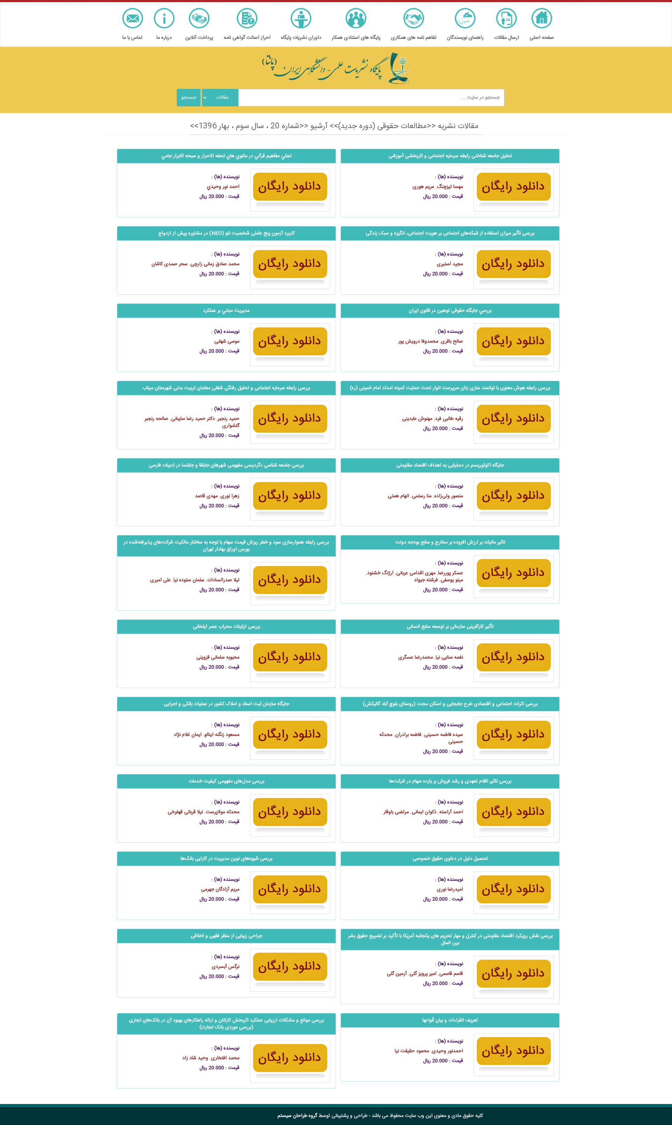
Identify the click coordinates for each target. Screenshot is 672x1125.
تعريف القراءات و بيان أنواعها (450, 1020)
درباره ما (164, 38)
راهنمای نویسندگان (465, 38)
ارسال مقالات (506, 38)
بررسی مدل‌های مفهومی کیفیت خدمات (226, 781)
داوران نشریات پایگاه (301, 38)
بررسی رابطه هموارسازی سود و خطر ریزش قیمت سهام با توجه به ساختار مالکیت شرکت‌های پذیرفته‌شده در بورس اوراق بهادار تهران (226, 546)
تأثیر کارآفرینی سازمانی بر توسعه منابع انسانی (450, 627)
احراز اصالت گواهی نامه (247, 38)
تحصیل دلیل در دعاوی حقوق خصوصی (450, 859)
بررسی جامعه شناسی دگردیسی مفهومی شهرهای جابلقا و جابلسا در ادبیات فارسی (226, 465)
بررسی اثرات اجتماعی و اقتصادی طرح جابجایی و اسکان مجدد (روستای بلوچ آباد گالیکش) (450, 704)
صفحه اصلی (542, 38)
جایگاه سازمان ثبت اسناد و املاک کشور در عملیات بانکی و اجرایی (226, 704)
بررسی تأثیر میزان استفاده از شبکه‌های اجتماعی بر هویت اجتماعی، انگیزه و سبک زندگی (450, 233)
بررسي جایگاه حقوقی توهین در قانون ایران (450, 311)
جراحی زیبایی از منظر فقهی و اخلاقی (226, 936)
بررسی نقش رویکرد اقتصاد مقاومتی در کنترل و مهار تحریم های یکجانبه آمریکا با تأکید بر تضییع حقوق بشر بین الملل (450, 939)
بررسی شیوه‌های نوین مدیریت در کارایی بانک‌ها (226, 859)
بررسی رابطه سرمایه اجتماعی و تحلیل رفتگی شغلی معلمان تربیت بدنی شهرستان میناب (226, 388)
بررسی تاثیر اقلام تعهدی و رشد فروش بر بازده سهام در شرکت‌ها (450, 781)
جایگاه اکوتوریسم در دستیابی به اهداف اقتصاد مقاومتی (450, 465)
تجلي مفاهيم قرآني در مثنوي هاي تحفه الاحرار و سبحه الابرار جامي (226, 156)
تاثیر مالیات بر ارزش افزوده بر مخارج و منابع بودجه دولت (450, 542)
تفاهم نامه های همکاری (413, 38)
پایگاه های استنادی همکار (356, 38)
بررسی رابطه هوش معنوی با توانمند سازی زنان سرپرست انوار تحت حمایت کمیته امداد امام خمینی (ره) (450, 388)
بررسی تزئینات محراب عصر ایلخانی (226, 627)
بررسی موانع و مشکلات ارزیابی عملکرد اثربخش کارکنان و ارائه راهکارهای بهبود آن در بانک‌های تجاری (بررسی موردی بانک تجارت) (226, 1024)
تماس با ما (132, 38)
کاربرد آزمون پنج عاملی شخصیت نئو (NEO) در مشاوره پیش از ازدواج (226, 233)
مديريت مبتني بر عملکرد (226, 311)
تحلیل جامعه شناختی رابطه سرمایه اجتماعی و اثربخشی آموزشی (450, 156)
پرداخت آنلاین (199, 38)
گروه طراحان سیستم (297, 1116)
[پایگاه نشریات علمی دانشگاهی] (336, 68)
